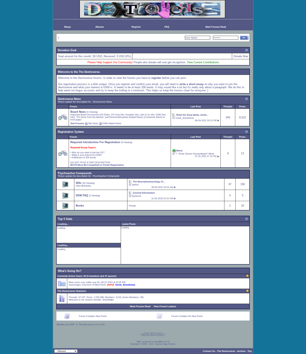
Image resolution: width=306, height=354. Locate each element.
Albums (99, 27)
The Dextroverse (226, 351)
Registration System (71, 131)
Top (250, 351)
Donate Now (241, 56)
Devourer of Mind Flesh (94, 284)
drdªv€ (135, 184)
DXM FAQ (82, 195)
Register (136, 27)
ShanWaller (108, 299)
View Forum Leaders (165, 306)
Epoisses (136, 196)
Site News (93, 123)
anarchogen (75, 284)
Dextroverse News (69, 98)
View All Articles (83, 185)
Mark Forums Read (215, 27)
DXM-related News (111, 123)
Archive (241, 351)
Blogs (67, 27)
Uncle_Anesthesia (184, 118)
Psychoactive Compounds (75, 173)
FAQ (166, 27)
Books (80, 205)
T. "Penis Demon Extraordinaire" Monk (194, 153)
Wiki (78, 182)
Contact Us (209, 351)
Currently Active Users (69, 276)
